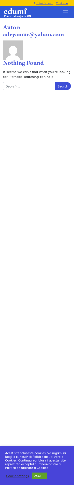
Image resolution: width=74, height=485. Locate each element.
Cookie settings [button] (17, 476)
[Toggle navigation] (65, 12)
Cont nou (62, 3)
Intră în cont (44, 3)
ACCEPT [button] (39, 476)
